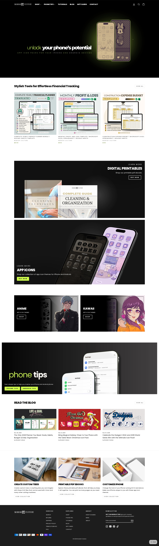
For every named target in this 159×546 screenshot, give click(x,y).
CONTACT (94, 4)
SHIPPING (49, 520)
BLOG (72, 4)
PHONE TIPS (49, 4)
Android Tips (29, 388)
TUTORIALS (62, 4)
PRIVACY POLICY (51, 523)
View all (139, 86)
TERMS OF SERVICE (51, 526)
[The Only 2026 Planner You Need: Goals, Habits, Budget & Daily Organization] (35, 419)
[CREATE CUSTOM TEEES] (35, 469)
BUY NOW (135, 177)
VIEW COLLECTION (23, 496)
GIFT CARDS (82, 4)
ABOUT (88, 520)
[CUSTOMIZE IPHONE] (124, 469)
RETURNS (48, 518)
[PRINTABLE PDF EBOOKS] (79, 469)
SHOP (37, 4)
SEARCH (48, 515)
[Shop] (46, 313)
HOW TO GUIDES (91, 515)
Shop (87, 317)
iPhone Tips (12, 388)
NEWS (87, 518)
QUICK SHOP (35, 132)
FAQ (47, 529)
